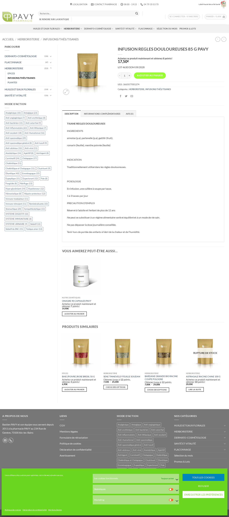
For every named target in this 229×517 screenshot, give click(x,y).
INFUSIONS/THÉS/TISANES (61, 39)
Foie (44, 178)
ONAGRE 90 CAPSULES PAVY (76, 301)
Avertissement (67, 455)
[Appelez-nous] (10, 440)
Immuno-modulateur (17, 199)
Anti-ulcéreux (14, 148)
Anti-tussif (41, 143)
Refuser (203, 486)
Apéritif (28, 153)
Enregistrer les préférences (203, 494)
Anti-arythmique (36, 118)
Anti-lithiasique (38, 128)
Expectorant (30, 178)
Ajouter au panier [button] (74, 314)
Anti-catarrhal (33, 123)
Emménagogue (31, 173)
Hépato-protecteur (34, 193)
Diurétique (12, 173)
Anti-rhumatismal (34, 133)
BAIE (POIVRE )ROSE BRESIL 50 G (78, 376)
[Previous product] (223, 39)
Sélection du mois (167, 28)
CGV (62, 425)
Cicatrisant (44, 168)
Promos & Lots (187, 28)
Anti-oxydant (14, 133)
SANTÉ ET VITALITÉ (124, 28)
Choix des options (115, 387)
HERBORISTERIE (72, 28)
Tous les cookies (203, 477)
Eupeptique (13, 178)
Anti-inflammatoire (16, 128)
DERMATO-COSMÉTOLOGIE (97, 28)
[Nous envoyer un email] (5, 440)
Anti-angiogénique (15, 118)
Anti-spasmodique (16, 138)
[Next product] (217, 39)
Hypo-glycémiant (15, 188)
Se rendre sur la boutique (54, 19)
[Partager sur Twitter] (126, 96)
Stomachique (13, 209)
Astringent (42, 153)
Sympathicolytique (34, 209)
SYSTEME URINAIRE (16, 224)
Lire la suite (194, 389)
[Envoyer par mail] (131, 96)
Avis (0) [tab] (130, 114)
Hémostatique (13, 193)
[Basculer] (51, 56)
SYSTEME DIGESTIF (17, 214)
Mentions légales (55, 510)
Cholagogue (29, 158)
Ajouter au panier (150, 75)
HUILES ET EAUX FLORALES (46, 28)
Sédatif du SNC (14, 229)
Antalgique (30, 113)
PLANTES (12, 82)
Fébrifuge (26, 183)
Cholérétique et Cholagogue (20, 168)
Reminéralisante (38, 204)
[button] (184, 16)
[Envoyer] (136, 13)
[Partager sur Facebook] (120, 96)
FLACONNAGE (145, 28)
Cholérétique (13, 163)
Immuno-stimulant (16, 204)
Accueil (8, 39)
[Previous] (62, 365)
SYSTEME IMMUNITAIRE (19, 219)
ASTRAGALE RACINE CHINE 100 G (203, 376)
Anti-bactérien (14, 123)
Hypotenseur (36, 188)
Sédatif (35, 224)
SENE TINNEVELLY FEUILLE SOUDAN (121, 376)
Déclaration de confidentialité (34, 510)
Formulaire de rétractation (74, 437)
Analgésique (13, 113)
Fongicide (11, 183)
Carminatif (12, 158)
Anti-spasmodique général (19, 143)
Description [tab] (72, 114)
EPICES (11, 73)
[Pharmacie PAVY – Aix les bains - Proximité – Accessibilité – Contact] (17, 17)
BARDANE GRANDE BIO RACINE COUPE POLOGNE (161, 377)
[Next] (224, 365)
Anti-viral (31, 148)
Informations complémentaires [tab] (102, 114)
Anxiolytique (13, 153)
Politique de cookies (13, 510)
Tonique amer (34, 229)
